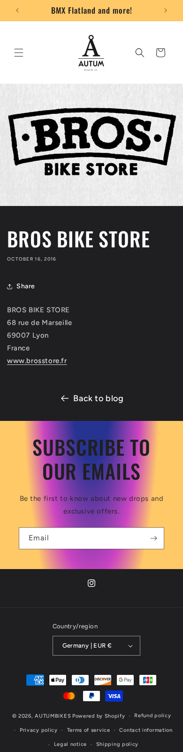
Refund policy (152, 715)
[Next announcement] (165, 10)
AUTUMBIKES (53, 716)
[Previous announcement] (17, 10)
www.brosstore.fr (37, 360)
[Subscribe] (153, 538)
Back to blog (98, 398)
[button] (18, 52)
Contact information (145, 730)
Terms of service (88, 730)
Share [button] (25, 286)
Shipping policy (117, 744)
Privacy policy (39, 730)
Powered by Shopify (98, 716)
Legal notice (70, 744)
